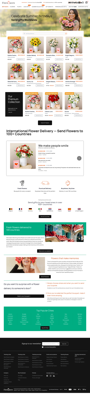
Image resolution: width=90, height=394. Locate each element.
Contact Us (6, 379)
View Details (31, 166)
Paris (66, 314)
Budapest (24, 316)
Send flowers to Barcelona (7, 364)
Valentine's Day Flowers (51, 365)
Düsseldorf (24, 320)
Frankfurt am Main (24, 322)
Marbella (52, 318)
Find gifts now (19, 25)
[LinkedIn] (54, 376)
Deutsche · (23, 390)
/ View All (10, 112)
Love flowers (49, 359)
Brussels (24, 314)
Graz (38, 314)
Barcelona (10, 320)
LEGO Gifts (27, 6)
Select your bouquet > (24, 296)
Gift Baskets (49, 6)
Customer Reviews (22, 377)
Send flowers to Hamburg (7, 367)
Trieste (79, 320)
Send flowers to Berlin (9, 359)
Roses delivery (64, 357)
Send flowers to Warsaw (23, 361)
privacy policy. (52, 347)
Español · (15, 390)
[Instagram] (51, 376)
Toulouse (80, 318)
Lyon (52, 314)
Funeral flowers (49, 363)
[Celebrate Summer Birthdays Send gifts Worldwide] (45, 23)
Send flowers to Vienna (23, 357)
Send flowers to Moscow (23, 367)
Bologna (10, 324)
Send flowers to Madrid (9, 357)
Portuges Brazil (44, 390)
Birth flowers (49, 361)
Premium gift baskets (79, 362)
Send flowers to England (37, 367)
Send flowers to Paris (8, 361)
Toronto (79, 316)
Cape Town (24, 318)
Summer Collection (37, 6)
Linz (38, 320)
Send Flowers (45, 277)
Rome (66, 322)
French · (19, 390)
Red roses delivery (65, 363)
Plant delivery (64, 365)
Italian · (26, 390)
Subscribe (64, 343)
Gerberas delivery (64, 361)
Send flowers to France (37, 362)
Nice (52, 324)
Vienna (79, 324)
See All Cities (45, 328)
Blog (19, 379)
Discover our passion (45, 251)
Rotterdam (65, 324)
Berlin (10, 322)
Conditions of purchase (37, 375)
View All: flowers (45, 123)
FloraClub (6, 377)
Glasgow (24, 324)
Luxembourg (38, 324)
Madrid (52, 316)
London (38, 322)
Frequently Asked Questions (8, 382)
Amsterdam (10, 318)
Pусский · (37, 390)
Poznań (66, 318)
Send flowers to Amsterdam (21, 364)
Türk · (40, 390)
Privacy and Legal (36, 377)
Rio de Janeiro (66, 320)
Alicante (10, 314)
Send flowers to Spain (37, 360)
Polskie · (30, 390)
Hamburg (38, 316)
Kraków (38, 318)
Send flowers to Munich (23, 359)
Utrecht (80, 322)
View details (21, 59)
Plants (19, 6)
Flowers (12, 6)
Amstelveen (10, 316)
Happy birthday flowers (51, 357)
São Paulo (80, 314)
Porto (66, 316)
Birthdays (5, 6)
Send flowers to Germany (35, 357)
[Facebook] (48, 376)
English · (33, 390)
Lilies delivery (63, 359)
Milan (52, 320)
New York (52, 322)
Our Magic (20, 375)
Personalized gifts (61, 6)
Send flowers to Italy (36, 364)
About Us (6, 375)
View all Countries (45, 216)
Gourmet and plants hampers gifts (79, 359)
